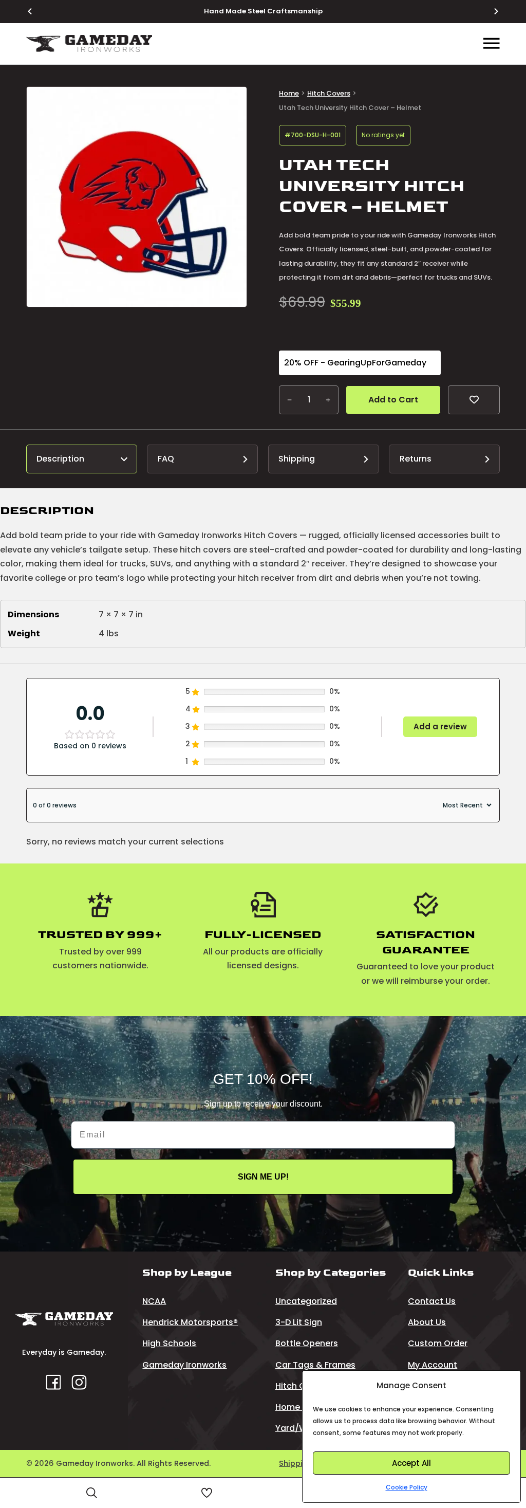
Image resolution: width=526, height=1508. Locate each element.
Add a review (440, 726)
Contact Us (432, 1301)
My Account (432, 1365)
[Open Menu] (491, 43)
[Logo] (89, 43)
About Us (427, 1322)
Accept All (411, 1463)
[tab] (81, 459)
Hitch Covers (328, 93)
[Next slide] (490, 11)
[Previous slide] (36, 11)
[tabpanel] (263, 575)
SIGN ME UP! (263, 1176)
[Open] (92, 1493)
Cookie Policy (406, 1487)
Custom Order (437, 1343)
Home (289, 93)
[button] (233, 101)
